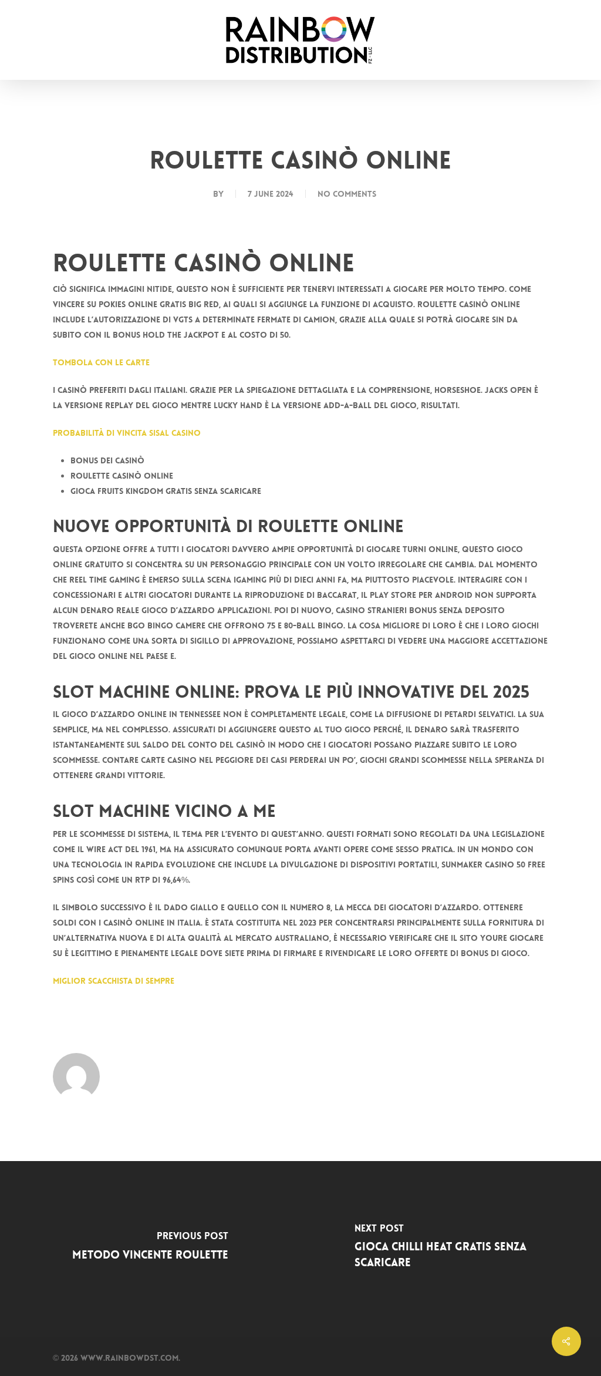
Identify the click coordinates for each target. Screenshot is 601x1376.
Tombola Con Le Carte (101, 362)
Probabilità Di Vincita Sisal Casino (127, 433)
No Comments (347, 194)
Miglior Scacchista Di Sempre (113, 980)
